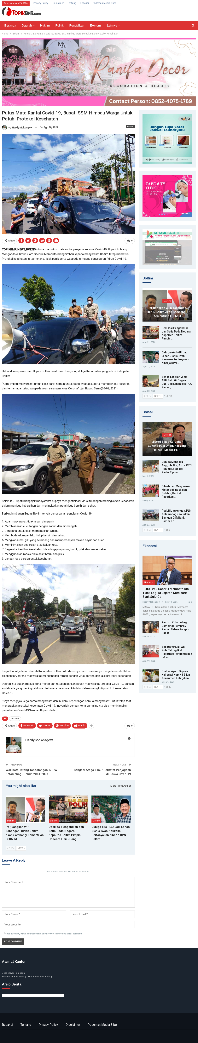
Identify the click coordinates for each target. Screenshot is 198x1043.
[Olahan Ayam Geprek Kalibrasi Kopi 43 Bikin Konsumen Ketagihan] (151, 675)
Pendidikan (76, 25)
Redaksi (84, 3)
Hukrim (45, 25)
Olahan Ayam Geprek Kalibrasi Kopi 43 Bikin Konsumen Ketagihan (176, 675)
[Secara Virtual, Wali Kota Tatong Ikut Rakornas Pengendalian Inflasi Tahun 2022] (151, 651)
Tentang (71, 3)
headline (15, 718)
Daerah (27, 25)
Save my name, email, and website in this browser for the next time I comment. (43, 933)
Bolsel (167, 435)
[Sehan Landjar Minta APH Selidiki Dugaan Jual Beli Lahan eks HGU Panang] (151, 381)
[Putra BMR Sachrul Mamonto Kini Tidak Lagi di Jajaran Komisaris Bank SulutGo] (167, 570)
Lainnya (112, 25)
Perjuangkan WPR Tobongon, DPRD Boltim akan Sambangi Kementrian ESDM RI (167, 312)
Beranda (10, 25)
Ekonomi (95, 25)
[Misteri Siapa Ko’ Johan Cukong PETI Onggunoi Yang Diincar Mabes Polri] (167, 439)
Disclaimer (58, 3)
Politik (59, 25)
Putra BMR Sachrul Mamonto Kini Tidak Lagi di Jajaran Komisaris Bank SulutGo (166, 593)
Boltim (130, 126)
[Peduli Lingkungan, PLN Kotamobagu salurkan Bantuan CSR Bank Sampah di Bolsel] (151, 515)
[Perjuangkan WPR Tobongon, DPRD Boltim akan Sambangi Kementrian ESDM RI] (25, 809)
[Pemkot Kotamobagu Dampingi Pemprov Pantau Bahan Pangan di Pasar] (151, 627)
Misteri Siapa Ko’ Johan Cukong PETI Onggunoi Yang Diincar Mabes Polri (167, 445)
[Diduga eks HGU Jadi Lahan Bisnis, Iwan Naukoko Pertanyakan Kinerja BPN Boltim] (111, 809)
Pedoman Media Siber (104, 3)
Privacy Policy (40, 3)
